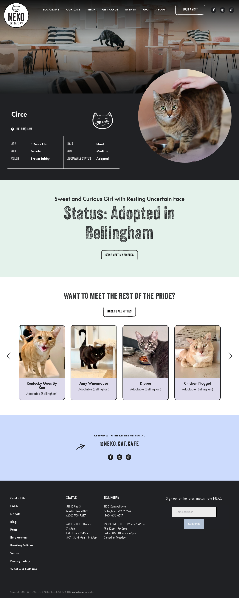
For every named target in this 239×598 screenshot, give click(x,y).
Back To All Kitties (119, 311)
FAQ (146, 9)
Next (228, 356)
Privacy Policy (20, 561)
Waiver (15, 553)
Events (130, 9)
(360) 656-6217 (113, 515)
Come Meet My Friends (119, 255)
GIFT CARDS (110, 9)
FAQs (14, 506)
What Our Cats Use (23, 569)
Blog (13, 521)
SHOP (91, 9)
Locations (51, 9)
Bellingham (24, 129)
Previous (10, 356)
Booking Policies (21, 545)
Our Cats (73, 9)
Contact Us (17, 498)
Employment (19, 537)
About (160, 9)
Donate (15, 514)
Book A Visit (190, 9)
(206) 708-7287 (76, 515)
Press (13, 529)
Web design (78, 592)
